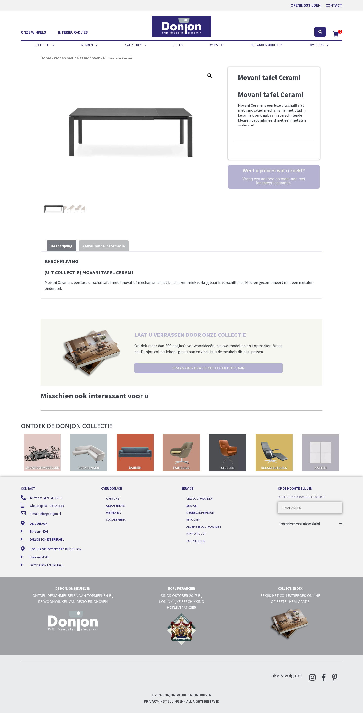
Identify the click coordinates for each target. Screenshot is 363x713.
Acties (178, 45)
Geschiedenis (115, 505)
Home (46, 57)
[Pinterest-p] (335, 677)
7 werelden (133, 45)
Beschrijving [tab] (62, 245)
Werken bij (113, 512)
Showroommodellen (266, 45)
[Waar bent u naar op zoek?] (320, 32)
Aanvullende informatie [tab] (103, 245)
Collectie (42, 45)
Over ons (317, 45)
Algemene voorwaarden (203, 526)
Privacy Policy (196, 533)
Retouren (193, 519)
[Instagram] (312, 677)
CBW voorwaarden (199, 498)
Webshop (217, 45)
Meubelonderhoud (200, 512)
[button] (209, 75)
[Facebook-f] (323, 677)
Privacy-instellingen (164, 701)
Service (191, 505)
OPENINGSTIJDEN (306, 5)
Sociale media (116, 519)
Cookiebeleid (195, 541)
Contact (334, 5)
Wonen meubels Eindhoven (77, 57)
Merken (87, 45)
